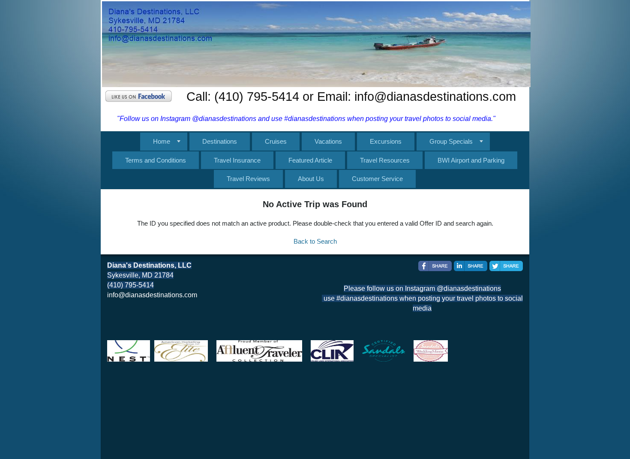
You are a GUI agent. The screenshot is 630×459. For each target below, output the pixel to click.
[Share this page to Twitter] (506, 266)
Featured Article (310, 160)
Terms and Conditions (155, 160)
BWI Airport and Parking (471, 160)
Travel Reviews (248, 178)
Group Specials (451, 141)
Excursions (386, 141)
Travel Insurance (237, 160)
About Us (311, 178)
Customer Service (377, 178)
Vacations (328, 141)
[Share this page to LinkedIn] (470, 266)
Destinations (219, 141)
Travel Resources (385, 160)
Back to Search (315, 241)
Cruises (276, 141)
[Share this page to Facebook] (435, 266)
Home (161, 141)
